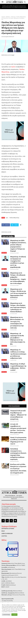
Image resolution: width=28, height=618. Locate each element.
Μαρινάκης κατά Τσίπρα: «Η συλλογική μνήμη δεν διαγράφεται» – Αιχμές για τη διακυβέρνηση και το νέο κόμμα (18, 278)
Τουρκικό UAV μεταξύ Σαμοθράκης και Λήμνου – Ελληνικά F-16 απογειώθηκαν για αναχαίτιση (18, 414)
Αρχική (3, 16)
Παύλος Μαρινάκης (14, 217)
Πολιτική (13, 16)
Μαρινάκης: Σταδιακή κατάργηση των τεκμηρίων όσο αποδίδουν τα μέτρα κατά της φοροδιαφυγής (18, 262)
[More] (20, 224)
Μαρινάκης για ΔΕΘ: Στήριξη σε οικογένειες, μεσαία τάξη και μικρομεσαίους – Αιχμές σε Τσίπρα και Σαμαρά (18, 245)
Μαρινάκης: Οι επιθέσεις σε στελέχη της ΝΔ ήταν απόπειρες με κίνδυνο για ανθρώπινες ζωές (18, 354)
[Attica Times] (14, 492)
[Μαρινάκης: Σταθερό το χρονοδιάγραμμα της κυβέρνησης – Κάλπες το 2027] (5, 365)
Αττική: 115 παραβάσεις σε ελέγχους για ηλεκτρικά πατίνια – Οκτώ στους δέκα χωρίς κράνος (18, 428)
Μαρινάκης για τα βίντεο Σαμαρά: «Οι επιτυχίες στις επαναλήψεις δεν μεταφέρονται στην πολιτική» (17, 322)
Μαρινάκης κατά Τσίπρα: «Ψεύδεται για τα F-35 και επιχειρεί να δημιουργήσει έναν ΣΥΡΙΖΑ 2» (18, 293)
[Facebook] (3, 520)
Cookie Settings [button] (6, 614)
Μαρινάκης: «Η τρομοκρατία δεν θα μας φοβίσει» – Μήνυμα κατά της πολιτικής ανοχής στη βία (17, 338)
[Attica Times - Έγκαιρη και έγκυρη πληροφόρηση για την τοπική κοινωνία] (14, 2)
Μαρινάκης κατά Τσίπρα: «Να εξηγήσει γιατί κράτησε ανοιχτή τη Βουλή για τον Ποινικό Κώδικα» (18, 307)
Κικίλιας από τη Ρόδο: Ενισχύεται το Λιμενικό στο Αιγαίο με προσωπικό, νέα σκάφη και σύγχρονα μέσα (14, 6)
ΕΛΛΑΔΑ (4, 285)
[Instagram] (7, 520)
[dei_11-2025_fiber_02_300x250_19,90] (14, 130)
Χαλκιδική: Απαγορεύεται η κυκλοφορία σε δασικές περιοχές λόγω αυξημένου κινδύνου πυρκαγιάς (18, 454)
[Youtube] (15, 520)
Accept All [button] (14, 614)
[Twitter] (11, 520)
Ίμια (7, 217)
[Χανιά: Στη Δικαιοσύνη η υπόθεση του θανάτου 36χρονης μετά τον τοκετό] (5, 439)
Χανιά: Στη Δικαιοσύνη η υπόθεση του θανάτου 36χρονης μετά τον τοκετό (18, 440)
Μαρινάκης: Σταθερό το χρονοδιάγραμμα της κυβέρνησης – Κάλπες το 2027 (18, 367)
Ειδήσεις (8, 16)
